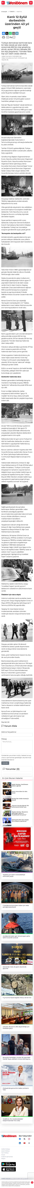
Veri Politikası (5, 1153)
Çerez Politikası (5, 1151)
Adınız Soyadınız (8, 732)
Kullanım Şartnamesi (7, 1156)
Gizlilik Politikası (5, 1149)
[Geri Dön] (3, 3)
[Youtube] (24, 1143)
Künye (3, 1154)
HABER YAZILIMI (6, 1178)
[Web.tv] (29, 1143)
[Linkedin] (20, 1143)
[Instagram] (29, 1139)
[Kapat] (32, 1182)
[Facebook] (20, 1139)
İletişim (3, 1158)
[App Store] (17, 1169)
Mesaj (4, 739)
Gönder (5, 763)
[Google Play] (17, 1164)
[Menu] (31, 3)
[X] (24, 1139)
